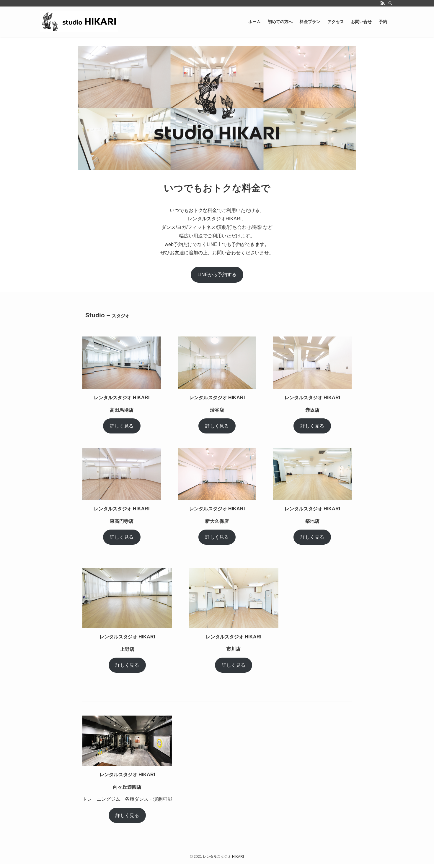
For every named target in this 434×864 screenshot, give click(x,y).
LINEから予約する (217, 274)
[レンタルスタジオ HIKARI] (79, 21)
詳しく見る (121, 425)
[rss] (382, 3)
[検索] (390, 3)
